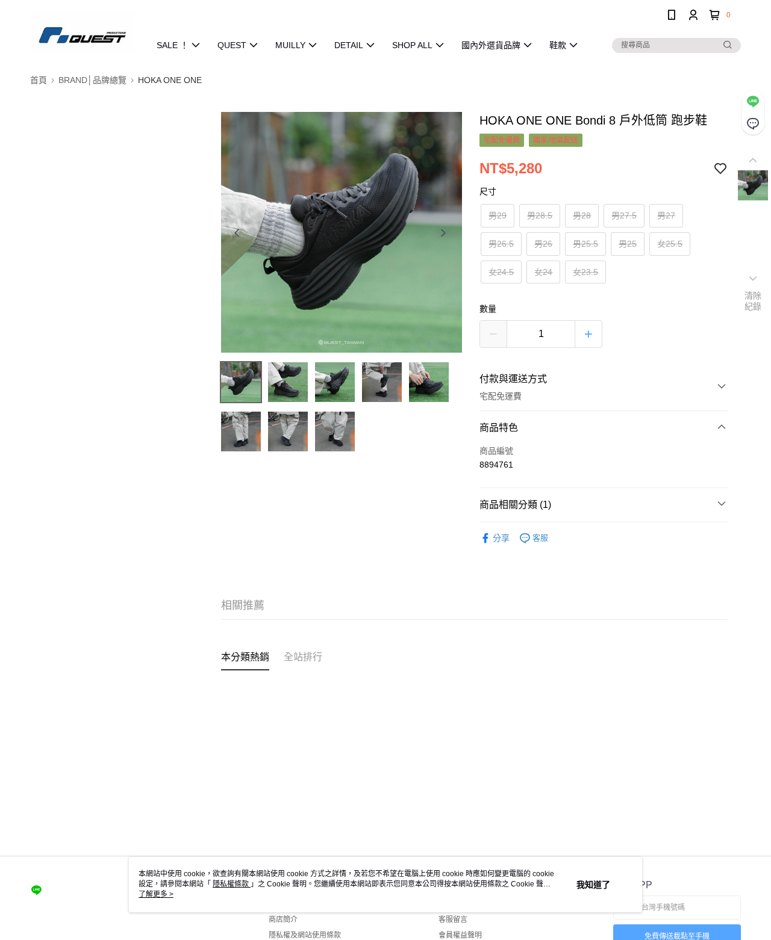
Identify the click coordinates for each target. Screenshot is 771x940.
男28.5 (539, 215)
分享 (501, 538)
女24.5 (501, 272)
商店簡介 (283, 919)
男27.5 (624, 215)
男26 (543, 244)
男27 (666, 215)
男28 (582, 215)
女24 (543, 272)
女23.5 (585, 272)
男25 (628, 244)
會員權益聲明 (460, 935)
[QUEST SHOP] (82, 31)
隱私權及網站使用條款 (305, 935)
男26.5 (501, 244)
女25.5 (669, 244)
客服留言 (453, 919)
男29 (498, 215)
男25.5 (585, 244)
